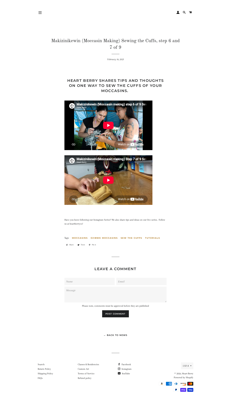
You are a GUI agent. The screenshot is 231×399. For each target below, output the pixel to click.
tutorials (152, 238)
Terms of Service (86, 373)
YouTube (125, 373)
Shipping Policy (45, 373)
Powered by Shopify (183, 377)
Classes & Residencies (88, 364)
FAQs (40, 378)
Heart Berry (187, 373)
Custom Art (83, 369)
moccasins (80, 238)
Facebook (126, 364)
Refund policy (84, 378)
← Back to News (115, 335)
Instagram (126, 369)
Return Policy (44, 369)
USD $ (186, 365)
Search (41, 364)
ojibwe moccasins (104, 238)
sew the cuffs (131, 238)
